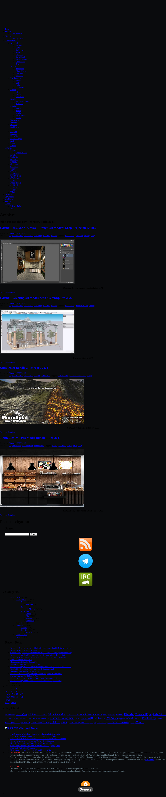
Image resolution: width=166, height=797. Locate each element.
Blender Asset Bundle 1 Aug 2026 (24, 671)
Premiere (19, 73)
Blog (7, 29)
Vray (93, 236)
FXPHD (13, 162)
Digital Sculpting (34, 718)
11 (19, 691)
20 (7, 697)
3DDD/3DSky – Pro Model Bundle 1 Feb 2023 (30, 437)
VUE (18, 92)
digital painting (22, 718)
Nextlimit (14, 99)
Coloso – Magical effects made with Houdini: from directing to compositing (41, 653)
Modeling (132, 718)
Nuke (18, 85)
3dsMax (19, 45)
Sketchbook (20, 57)
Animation (97, 714)
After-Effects (21, 71)
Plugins (13, 106)
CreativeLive (15, 176)
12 (22, 691)
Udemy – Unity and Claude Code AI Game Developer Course (35, 680)
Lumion (13, 134)
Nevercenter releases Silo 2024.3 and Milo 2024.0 (30, 750)
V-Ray (18, 108)
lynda (110, 718)
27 (7, 700)
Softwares (46, 375)
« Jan (7, 702)
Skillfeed (14, 185)
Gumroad (14, 166)
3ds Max (79, 236)
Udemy (13, 169)
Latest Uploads (16, 38)
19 (22, 694)
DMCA (8, 201)
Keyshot (13, 131)
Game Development (78, 375)
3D (10, 445)
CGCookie (14, 178)
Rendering (17, 722)
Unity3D (14, 136)
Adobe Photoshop (57, 714)
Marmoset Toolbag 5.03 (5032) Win (25, 664)
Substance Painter (36, 723)
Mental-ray (20, 113)
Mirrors (125, 718)
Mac (28, 616)
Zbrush (13, 145)
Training (46, 722)
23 (14, 697)
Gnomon (14, 164)
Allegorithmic (21, 115)
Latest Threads (16, 34)
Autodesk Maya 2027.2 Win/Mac (24, 650)
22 (12, 697)
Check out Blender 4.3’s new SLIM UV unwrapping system (35, 745)
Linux (28, 614)
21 (9, 697)
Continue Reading (7, 292)
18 (20, 694)
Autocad (19, 52)
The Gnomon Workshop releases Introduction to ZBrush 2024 (35, 734)
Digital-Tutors (21, 152)
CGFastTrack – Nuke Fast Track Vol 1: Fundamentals (32, 669)
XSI (12, 141)
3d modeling (70, 236)
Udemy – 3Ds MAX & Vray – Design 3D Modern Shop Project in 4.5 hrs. (48, 227)
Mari (17, 83)
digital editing (10, 718)
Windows (30, 621)
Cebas (18, 117)
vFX (95, 722)
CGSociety (14, 171)
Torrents (8, 36)
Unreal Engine (16, 138)
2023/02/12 (21, 233)
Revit (18, 64)
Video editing (102, 722)
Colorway (20, 87)
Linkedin (14, 157)
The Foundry (15, 78)
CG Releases (17, 236)
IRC (12, 208)
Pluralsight (14, 150)
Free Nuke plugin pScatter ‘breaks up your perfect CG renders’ (36, 736)
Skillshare (14, 187)
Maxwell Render (22, 101)
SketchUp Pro (82, 306)
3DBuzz (13, 180)
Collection (20, 623)
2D (10, 236)
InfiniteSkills (15, 183)
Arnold (18, 110)
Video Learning (119, 722)
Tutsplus (13, 190)
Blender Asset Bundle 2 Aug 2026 (24, 662)
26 (22, 697)
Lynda (13, 155)
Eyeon (13, 90)
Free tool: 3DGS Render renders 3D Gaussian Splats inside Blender (38, 738)
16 (14, 694)
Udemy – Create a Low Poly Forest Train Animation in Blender (36, 678)
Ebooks (24, 628)
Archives (9, 199)
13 (7, 694)
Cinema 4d (14, 120)
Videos (54, 236)
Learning (38, 236)
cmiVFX (14, 159)
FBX (75, 445)
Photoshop (20, 69)
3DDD (54, 445)
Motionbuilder (21, 59)
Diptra (11, 233)
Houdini (13, 124)
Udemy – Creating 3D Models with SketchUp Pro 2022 (36, 297)
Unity (89, 375)
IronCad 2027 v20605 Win (21, 660)
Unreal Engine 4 (88, 722)
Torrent (19, 637)
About (7, 204)
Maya (18, 48)
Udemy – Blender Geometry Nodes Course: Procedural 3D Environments (40, 648)
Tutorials (8, 148)
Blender (13, 122)
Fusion (18, 94)
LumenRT (20, 97)
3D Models (9, 197)
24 (17, 697)
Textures (8, 194)
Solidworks (20, 62)
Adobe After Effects (41, 714)
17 (17, 694)
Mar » (13, 702)
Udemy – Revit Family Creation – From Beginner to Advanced (36, 673)
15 (12, 694)
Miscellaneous (21, 635)
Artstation (111, 715)
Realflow (19, 104)
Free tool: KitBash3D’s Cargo (22, 748)
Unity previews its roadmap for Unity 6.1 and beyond (32, 741)
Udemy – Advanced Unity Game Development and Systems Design (38, 657)
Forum (8, 31)
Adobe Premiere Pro (73, 714)
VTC (12, 192)
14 (9, 694)
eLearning (43, 718)
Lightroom (102, 718)
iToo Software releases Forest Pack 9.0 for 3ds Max (31, 743)
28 (9, 700)
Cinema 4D (141, 714)
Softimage (20, 50)
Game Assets (63, 375)
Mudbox (19, 55)
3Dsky (69, 445)
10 (17, 691)
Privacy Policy (16, 206)
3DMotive (14, 173)
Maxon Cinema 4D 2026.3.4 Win (24, 676)
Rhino (12, 143)
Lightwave (14, 127)
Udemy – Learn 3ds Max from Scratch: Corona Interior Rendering (37, 655)
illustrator (19, 76)
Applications (10, 41)
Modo (18, 80)
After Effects (85, 714)
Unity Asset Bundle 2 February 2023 (24, 367)
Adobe (13, 66)
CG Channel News (26, 728)
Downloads (28, 236)
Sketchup (14, 129)
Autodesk (14, 43)
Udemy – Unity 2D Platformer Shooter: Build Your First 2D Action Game (40, 667)
